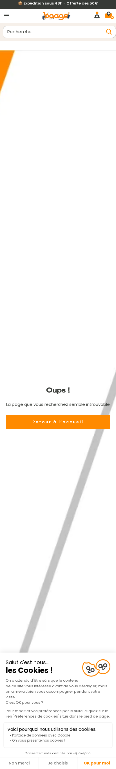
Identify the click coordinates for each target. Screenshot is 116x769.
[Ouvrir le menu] (6, 16)
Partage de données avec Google (41, 735)
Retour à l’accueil (58, 422)
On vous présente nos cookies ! (38, 740)
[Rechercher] (109, 32)
